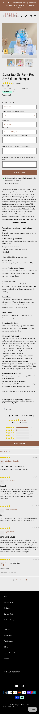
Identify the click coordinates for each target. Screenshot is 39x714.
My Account (8, 602)
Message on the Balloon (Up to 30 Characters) (16, 146)
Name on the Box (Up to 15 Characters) (14, 135)
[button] (7, 83)
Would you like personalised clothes (13, 111)
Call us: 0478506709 (12, 672)
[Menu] (35, 15)
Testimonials (8, 641)
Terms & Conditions (11, 652)
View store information (12, 184)
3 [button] (20, 580)
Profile (6, 658)
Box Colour (5, 120)
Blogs (6, 647)
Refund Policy (9, 620)
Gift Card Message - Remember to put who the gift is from (18, 158)
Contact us (8, 635)
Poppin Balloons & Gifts (22, 705)
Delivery (7, 608)
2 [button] (16, 580)
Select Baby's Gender (8, 103)
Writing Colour (6, 128)
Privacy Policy (9, 614)
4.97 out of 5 (25, 420)
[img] (5, 457)
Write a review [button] (19, 443)
